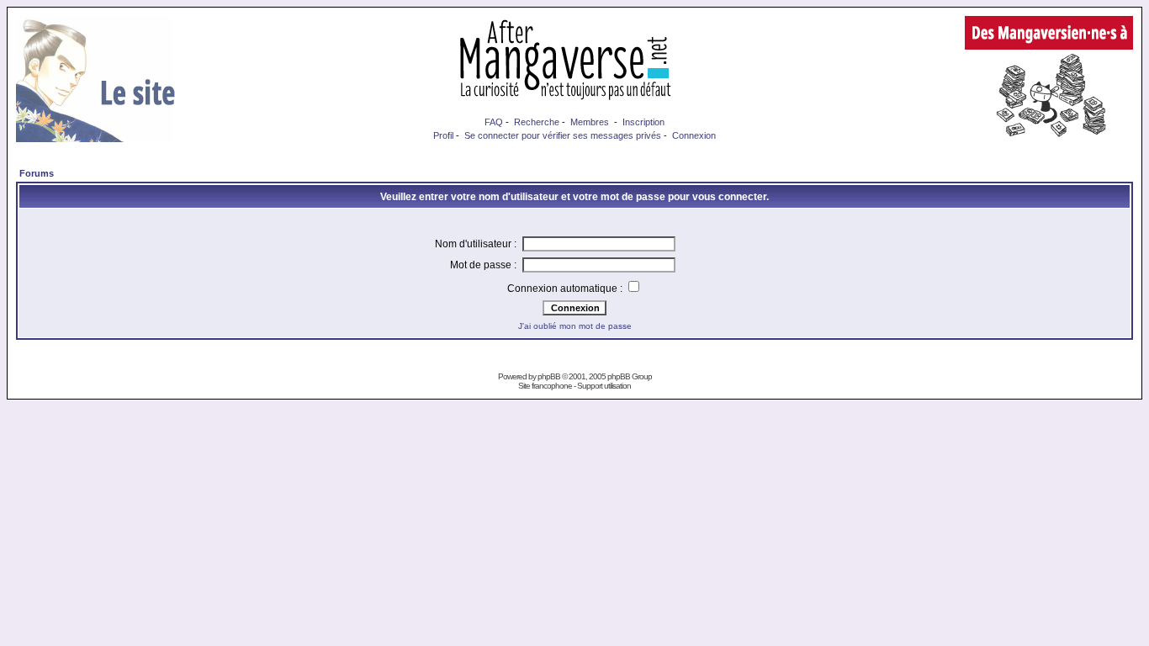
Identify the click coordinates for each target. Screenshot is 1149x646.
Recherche (536, 122)
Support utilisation (604, 385)
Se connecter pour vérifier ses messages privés (562, 135)
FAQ (493, 122)
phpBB (548, 376)
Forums (36, 173)
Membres (589, 122)
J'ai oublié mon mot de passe (575, 326)
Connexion (694, 135)
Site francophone (545, 385)
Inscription (643, 122)
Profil (443, 135)
